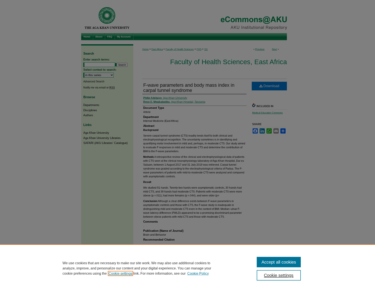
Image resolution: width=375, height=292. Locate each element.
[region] (187, 268)
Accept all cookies (279, 262)
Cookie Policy (198, 273)
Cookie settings (120, 273)
